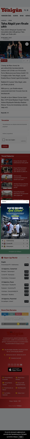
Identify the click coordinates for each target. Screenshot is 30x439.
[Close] (27, 201)
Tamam (20, 436)
